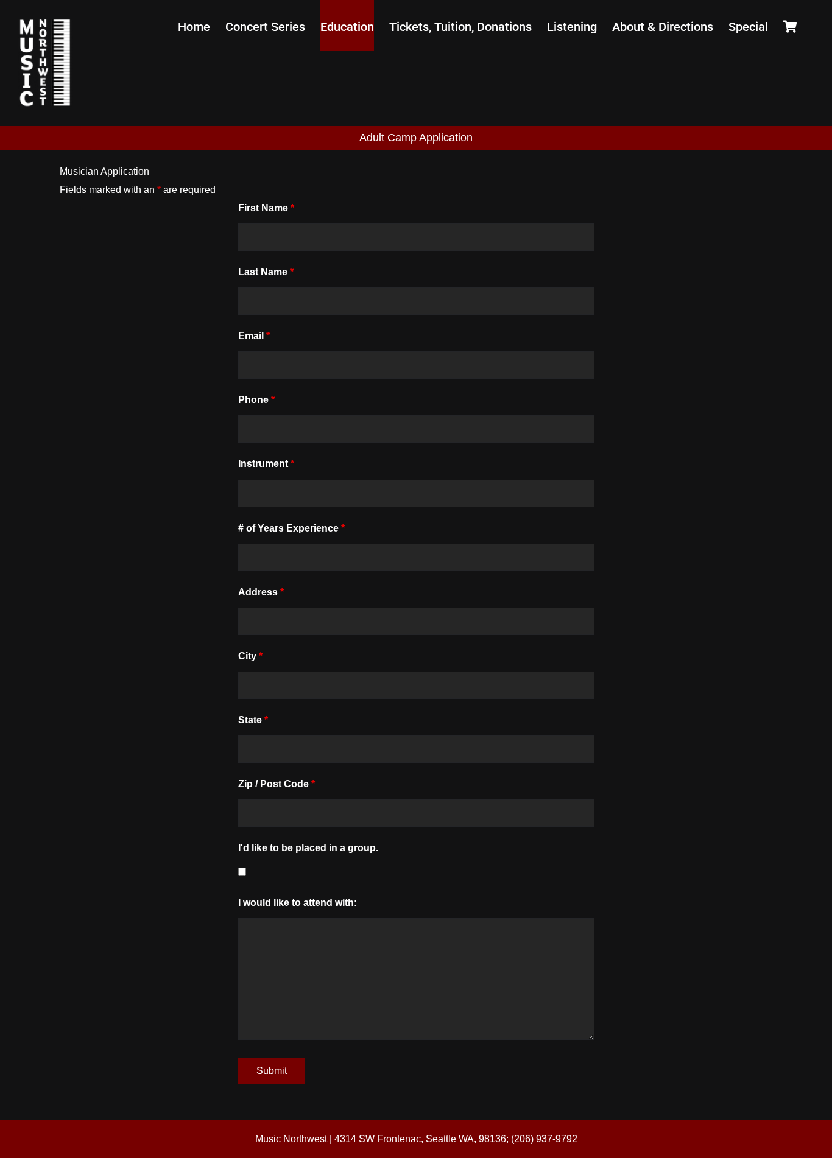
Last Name (266, 272)
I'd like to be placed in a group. (308, 848)
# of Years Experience (291, 528)
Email (254, 336)
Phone (256, 400)
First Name (266, 208)
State (253, 720)
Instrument (266, 463)
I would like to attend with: (297, 902)
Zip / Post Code (276, 784)
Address (261, 592)
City (250, 656)
